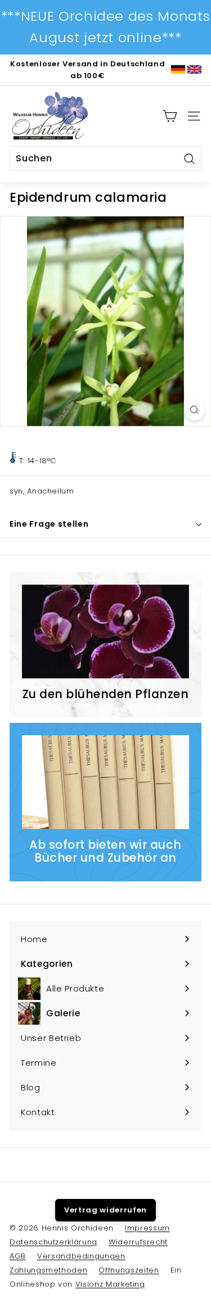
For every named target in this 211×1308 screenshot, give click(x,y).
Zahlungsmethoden (48, 1270)
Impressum (147, 1228)
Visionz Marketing (110, 1284)
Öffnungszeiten (128, 1270)
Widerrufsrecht (138, 1242)
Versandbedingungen (81, 1256)
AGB (18, 1256)
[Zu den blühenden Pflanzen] (105, 631)
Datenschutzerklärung (53, 1242)
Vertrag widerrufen (105, 1210)
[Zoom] (194, 410)
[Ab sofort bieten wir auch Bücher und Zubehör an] (105, 782)
